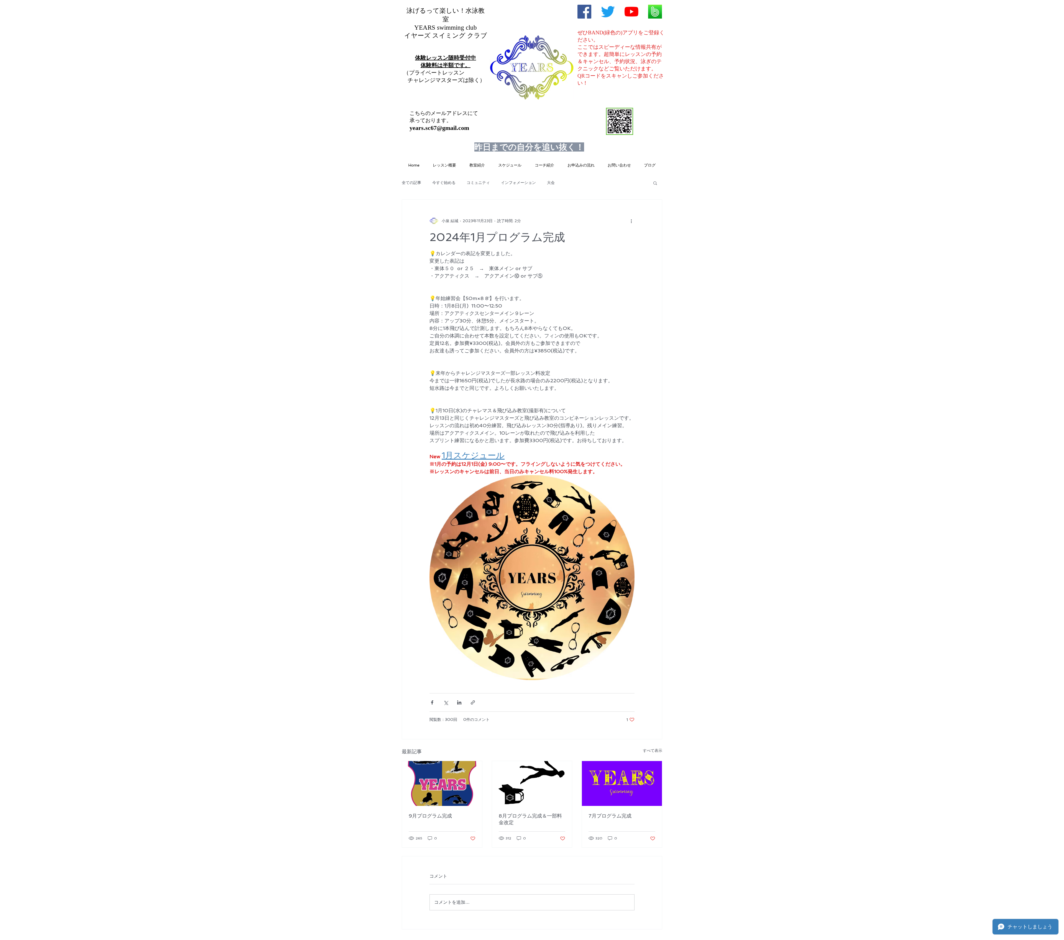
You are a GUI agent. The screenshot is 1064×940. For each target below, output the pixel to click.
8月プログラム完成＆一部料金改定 (530, 819)
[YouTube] (631, 12)
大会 (551, 182)
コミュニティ (478, 182)
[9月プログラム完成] (442, 783)
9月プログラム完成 (430, 816)
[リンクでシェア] (472, 702)
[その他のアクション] (631, 220)
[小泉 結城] (584, 12)
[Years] (608, 12)
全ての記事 (411, 182)
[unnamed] (655, 12)
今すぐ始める (444, 182)
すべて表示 (652, 750)
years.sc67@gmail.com (439, 127)
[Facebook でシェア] (432, 702)
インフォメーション (518, 182)
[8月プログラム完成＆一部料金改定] (532, 783)
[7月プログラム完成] (622, 783)
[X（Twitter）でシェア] (445, 702)
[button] (655, 183)
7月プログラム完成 (610, 816)
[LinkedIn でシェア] (459, 702)
